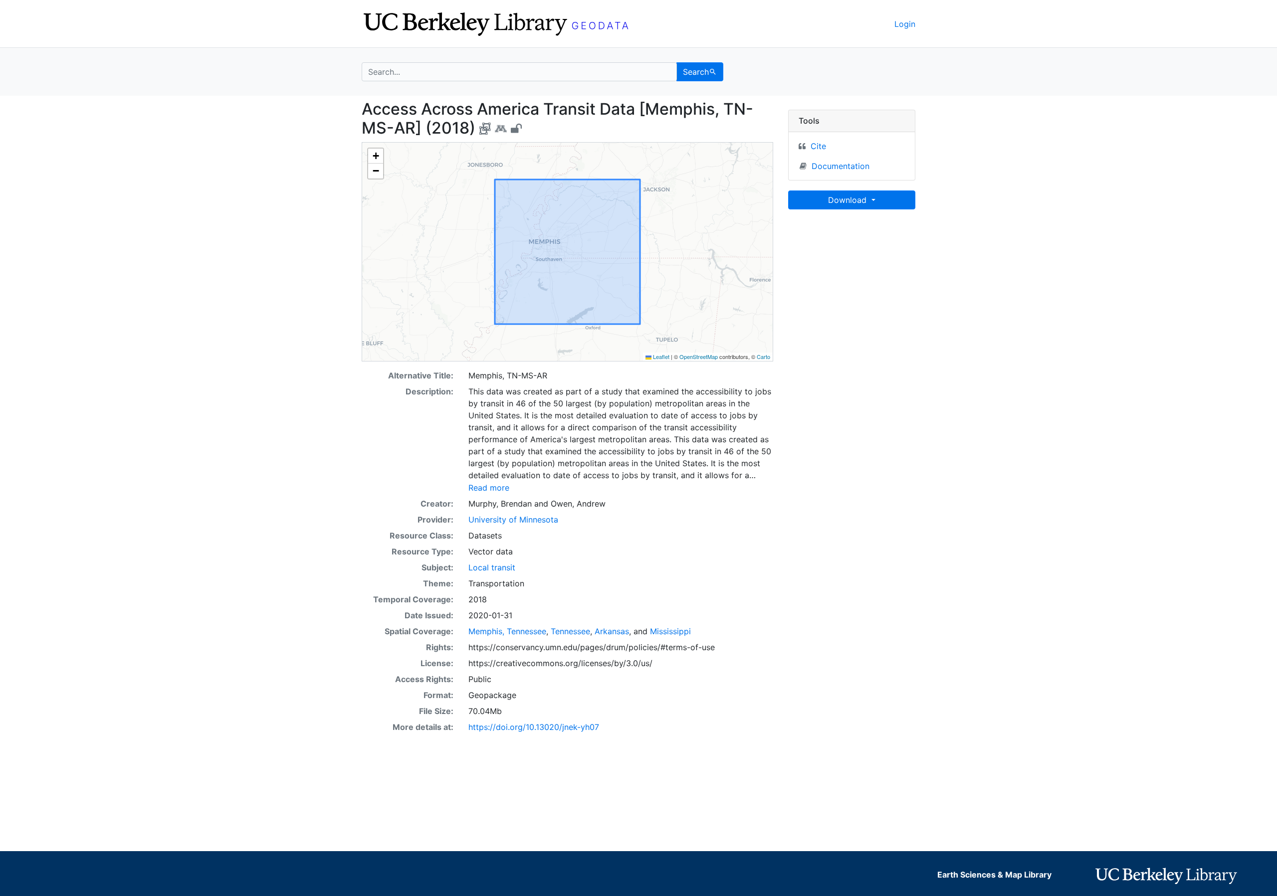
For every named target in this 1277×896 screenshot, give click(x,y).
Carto (763, 356)
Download (848, 200)
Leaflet (660, 356)
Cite (818, 146)
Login (904, 24)
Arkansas (612, 631)
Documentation (840, 166)
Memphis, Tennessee (507, 631)
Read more (488, 488)
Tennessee (570, 631)
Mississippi (670, 631)
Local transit (491, 567)
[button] (375, 156)
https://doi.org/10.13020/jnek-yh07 (533, 727)
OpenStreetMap (698, 356)
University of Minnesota (513, 520)
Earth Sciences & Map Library (994, 875)
